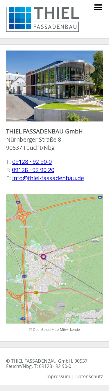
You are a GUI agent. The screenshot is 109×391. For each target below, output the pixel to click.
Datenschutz (89, 376)
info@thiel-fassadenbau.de (48, 178)
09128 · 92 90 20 (33, 170)
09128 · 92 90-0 (32, 162)
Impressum (57, 376)
